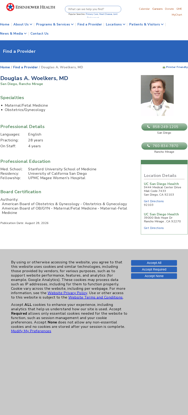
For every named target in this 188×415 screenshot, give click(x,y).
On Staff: (8, 146)
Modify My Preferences (31, 331)
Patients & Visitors (145, 24)
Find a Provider (89, 24)
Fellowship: (10, 178)
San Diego (8, 84)
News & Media (12, 33)
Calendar (144, 9)
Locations (114, 24)
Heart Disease (105, 14)
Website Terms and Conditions (95, 297)
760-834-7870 (165, 146)
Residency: (9, 173)
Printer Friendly (176, 67)
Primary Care (92, 14)
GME (179, 9)
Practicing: (9, 140)
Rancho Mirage (31, 84)
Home (5, 24)
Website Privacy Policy (67, 292)
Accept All (154, 263)
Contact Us (39, 33)
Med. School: (11, 169)
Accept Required (154, 269)
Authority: (9, 199)
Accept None (154, 276)
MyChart (177, 14)
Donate (169, 9)
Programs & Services (53, 24)
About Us (21, 24)
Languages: (10, 134)
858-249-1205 (165, 127)
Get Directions (154, 201)
